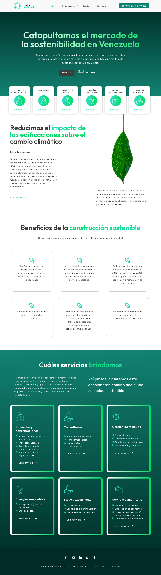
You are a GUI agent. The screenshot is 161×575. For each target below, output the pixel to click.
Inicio (53, 6)
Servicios (87, 6)
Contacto (101, 6)
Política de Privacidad (51, 566)
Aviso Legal (98, 566)
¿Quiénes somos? (69, 6)
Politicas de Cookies (77, 566)
